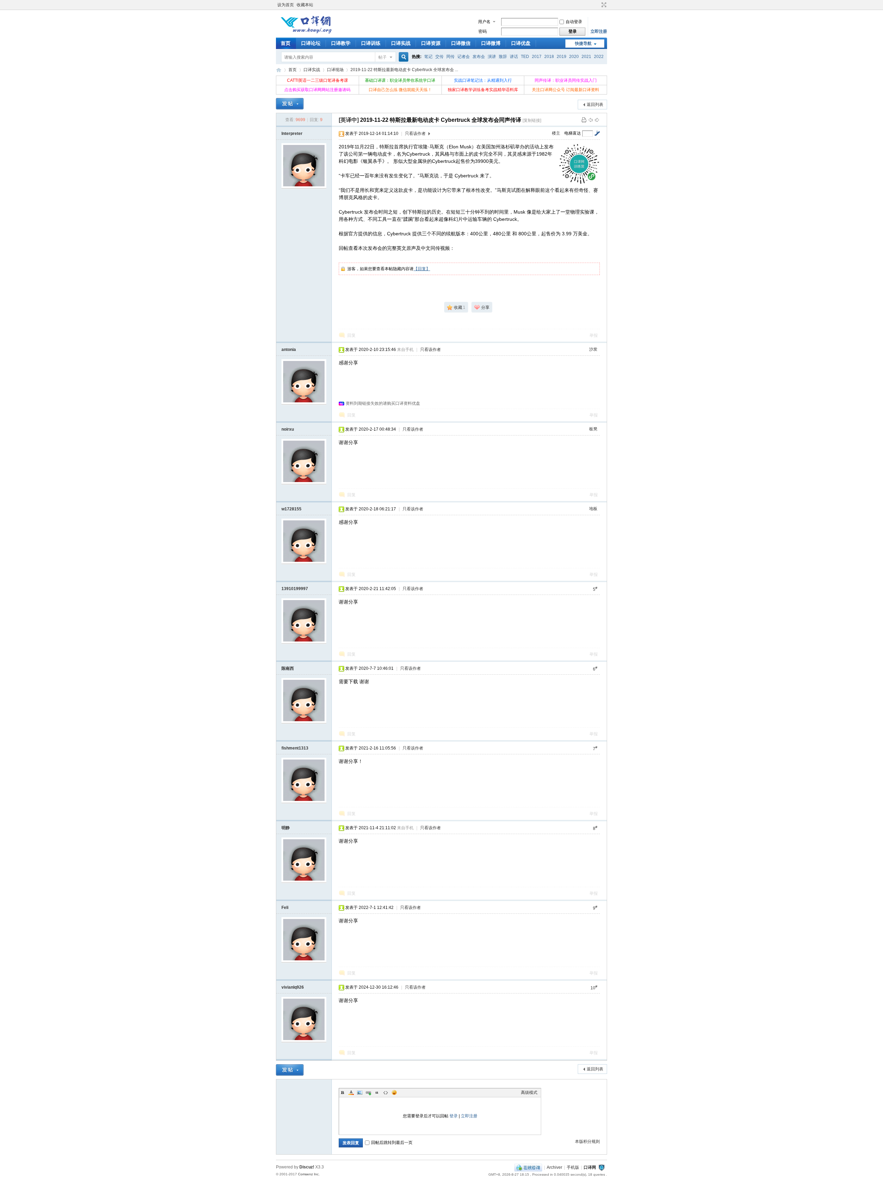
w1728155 (291, 509)
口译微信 (460, 43)
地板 (593, 508)
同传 (450, 56)
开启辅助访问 (597, 5)
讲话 (514, 56)
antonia (288, 349)
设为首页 (285, 4)
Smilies (394, 1092)
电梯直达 (572, 133)
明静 (285, 827)
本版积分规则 (587, 1141)
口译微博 (490, 43)
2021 (586, 56)
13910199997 (294, 588)
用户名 (484, 21)
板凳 (593, 429)
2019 (561, 56)
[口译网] (306, 32)
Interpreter (291, 133)
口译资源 (430, 43)
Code (385, 1092)
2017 (537, 56)
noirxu (287, 429)
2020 (574, 56)
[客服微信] (528, 1167)
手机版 (573, 1167)
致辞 (503, 56)
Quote (377, 1092)
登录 (453, 1116)
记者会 (463, 56)
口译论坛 (310, 43)
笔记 (428, 56)
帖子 (382, 57)
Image (359, 1092)
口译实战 (400, 43)
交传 (439, 56)
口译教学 (340, 43)
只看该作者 (415, 133)
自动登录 (574, 21)
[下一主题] (597, 119)
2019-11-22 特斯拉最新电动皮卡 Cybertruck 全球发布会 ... (404, 69)
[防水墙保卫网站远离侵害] (601, 1167)
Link (368, 1092)
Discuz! (306, 1167)
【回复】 (422, 268)
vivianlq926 (292, 987)
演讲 (492, 56)
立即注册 (599, 31)
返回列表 (595, 104)
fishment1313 (294, 748)
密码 (482, 31)
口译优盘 (520, 43)
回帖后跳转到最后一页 (392, 1142)
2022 (599, 56)
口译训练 (370, 43)
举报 (593, 335)
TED (525, 56)
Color (351, 1092)
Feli (284, 907)
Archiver (554, 1167)
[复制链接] (532, 120)
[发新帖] (290, 103)
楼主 (556, 133)
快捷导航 (583, 43)
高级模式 (529, 1092)
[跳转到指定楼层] (597, 133)
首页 (285, 43)
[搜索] (402, 57)
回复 (351, 335)
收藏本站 (305, 4)
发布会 (479, 56)
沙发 (593, 349)
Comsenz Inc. (309, 1174)
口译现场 (335, 69)
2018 (549, 56)
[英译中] (349, 120)
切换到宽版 (603, 5)
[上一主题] (590, 119)
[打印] (584, 119)
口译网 (278, 70)
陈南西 (287, 668)
